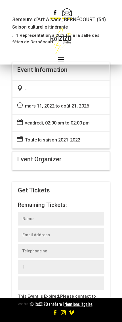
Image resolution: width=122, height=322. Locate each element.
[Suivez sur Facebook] (55, 13)
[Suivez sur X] (67, 13)
